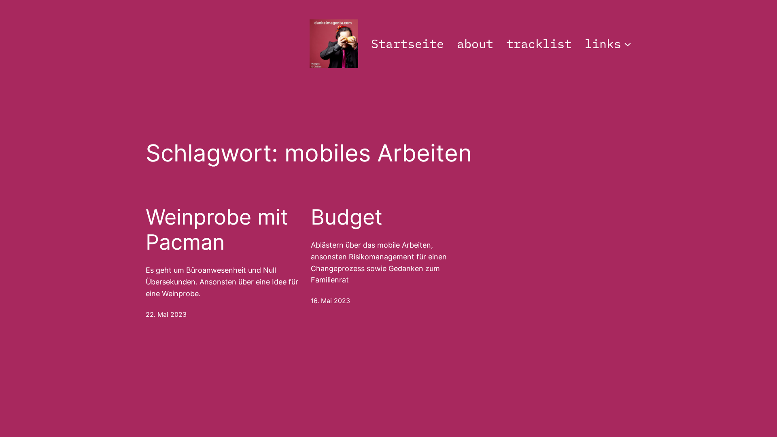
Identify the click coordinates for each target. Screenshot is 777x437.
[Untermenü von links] (627, 43)
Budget (346, 217)
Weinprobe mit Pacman (217, 230)
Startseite (407, 43)
